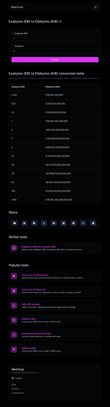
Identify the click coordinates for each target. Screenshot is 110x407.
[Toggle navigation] (95, 7)
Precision (18, 46)
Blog (14, 384)
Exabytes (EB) (21, 33)
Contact (15, 388)
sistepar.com (18, 393)
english (18, 378)
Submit (55, 59)
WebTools (17, 7)
